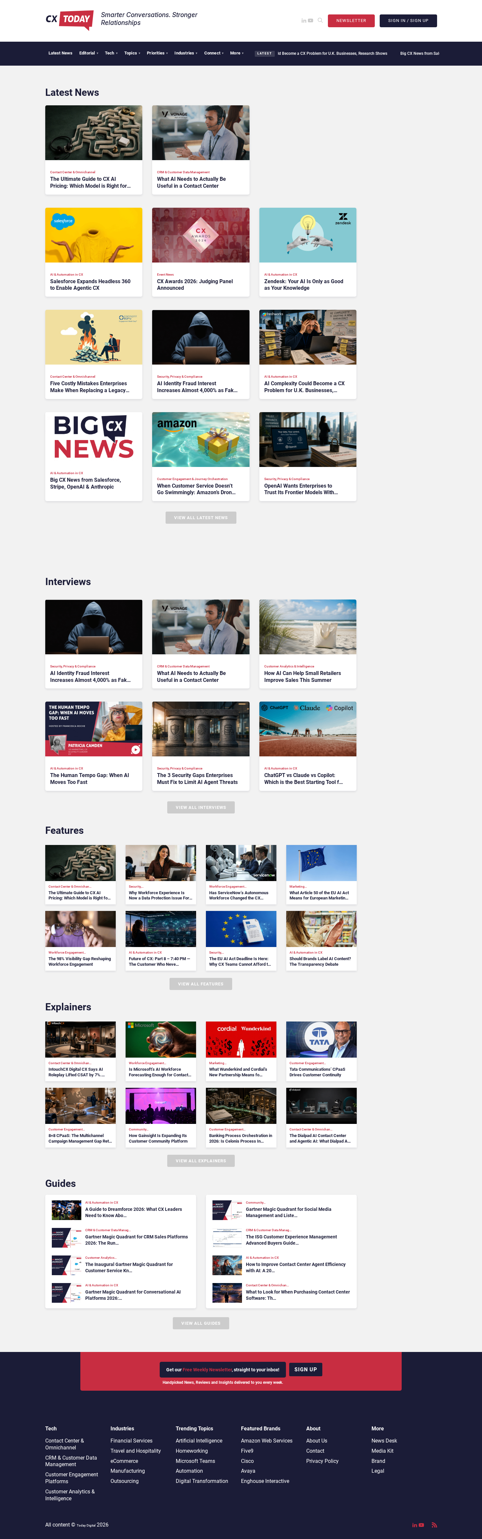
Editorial (88, 53)
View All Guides (201, 1323)
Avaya (248, 1471)
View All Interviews (201, 807)
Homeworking (192, 1451)
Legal (378, 1471)
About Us (316, 1441)
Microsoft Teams (195, 1461)
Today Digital (86, 1525)
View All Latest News (201, 517)
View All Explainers (201, 1160)
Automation (189, 1471)
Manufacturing (127, 1471)
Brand (378, 1461)
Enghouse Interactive (265, 1481)
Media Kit (382, 1451)
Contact (315, 1451)
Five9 (247, 1451)
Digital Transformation (202, 1481)
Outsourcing (124, 1481)
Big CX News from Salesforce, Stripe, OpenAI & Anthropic (380, 53)
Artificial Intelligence (199, 1441)
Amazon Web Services (266, 1441)
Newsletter (351, 20)
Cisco (247, 1461)
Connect (214, 53)
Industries (185, 53)
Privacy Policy (322, 1461)
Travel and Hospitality (135, 1451)
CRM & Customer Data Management (71, 1461)
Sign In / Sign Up (408, 20)
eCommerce (124, 1461)
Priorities (157, 53)
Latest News (61, 53)
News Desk (384, 1441)
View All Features (201, 983)
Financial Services (131, 1441)
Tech (111, 53)
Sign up (305, 1369)
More (237, 53)
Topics (132, 53)
